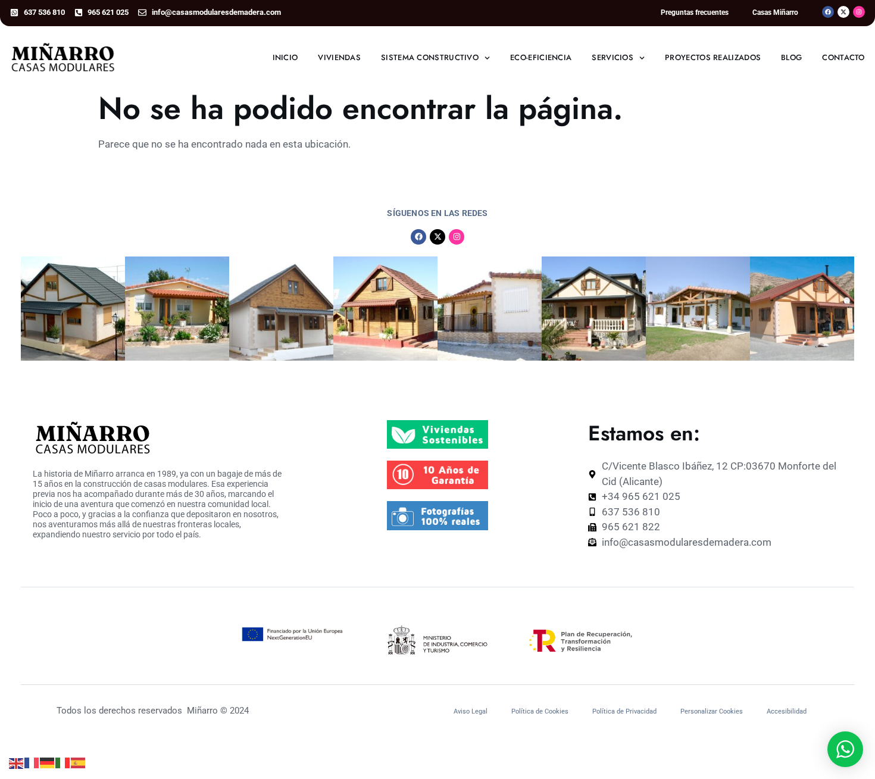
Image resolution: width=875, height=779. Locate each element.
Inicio (285, 57)
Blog (791, 57)
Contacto (843, 57)
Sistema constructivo (430, 57)
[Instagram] (859, 12)
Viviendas (339, 57)
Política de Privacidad (624, 711)
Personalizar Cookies (711, 711)
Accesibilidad (787, 711)
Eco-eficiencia (540, 57)
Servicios (612, 57)
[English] (16, 762)
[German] (47, 762)
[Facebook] (828, 12)
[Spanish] (78, 762)
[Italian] (63, 762)
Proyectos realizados (713, 57)
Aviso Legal (471, 711)
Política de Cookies (539, 711)
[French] (32, 762)
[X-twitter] (843, 12)
